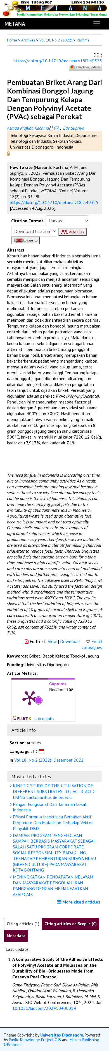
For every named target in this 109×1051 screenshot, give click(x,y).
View (52, 641)
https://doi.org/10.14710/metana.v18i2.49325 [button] (54, 202)
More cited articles (80, 902)
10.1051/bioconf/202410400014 (44, 1008)
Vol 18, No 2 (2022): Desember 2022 (49, 760)
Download (70, 641)
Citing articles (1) (23, 923)
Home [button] (12, 40)
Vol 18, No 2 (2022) (55, 40)
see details (44, 718)
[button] (8, 153)
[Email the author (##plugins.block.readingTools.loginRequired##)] (56, 128)
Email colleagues (92, 644)
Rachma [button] (83, 40)
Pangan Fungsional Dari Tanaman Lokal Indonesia (49, 807)
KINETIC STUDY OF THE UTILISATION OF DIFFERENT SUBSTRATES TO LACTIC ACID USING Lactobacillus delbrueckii (53, 791)
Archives (28, 40)
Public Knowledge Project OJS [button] (35, 1039)
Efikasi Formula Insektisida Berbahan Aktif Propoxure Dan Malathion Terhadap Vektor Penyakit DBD (52, 822)
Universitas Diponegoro (61, 1035)
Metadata (16, 935)
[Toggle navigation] (97, 23)
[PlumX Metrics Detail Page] (29, 697)
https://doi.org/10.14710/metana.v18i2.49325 (57, 60)
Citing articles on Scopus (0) (70, 923)
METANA (14, 23)
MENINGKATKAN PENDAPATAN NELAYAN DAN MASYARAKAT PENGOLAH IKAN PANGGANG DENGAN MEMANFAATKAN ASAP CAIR (52, 885)
